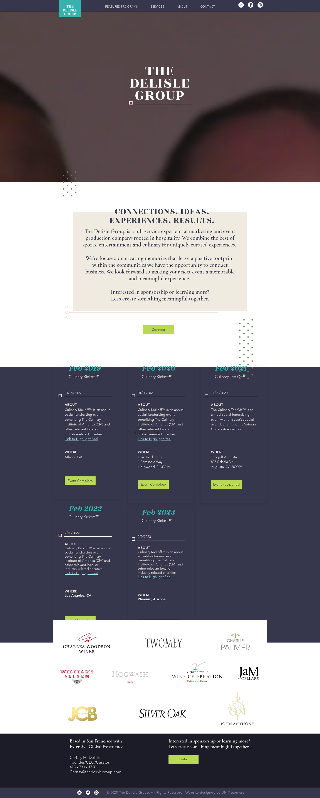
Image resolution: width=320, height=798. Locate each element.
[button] (121, 6)
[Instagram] (260, 5)
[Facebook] (250, 5)
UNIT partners (232, 792)
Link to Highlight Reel (81, 573)
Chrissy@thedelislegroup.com (95, 771)
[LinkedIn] (241, 5)
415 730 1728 (83, 767)
